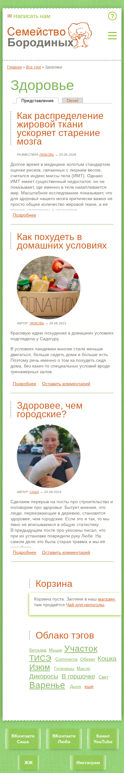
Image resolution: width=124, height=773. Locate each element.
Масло (83, 668)
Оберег (87, 659)
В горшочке (78, 676)
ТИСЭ (40, 657)
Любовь (46, 154)
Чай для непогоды (85, 604)
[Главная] (52, 36)
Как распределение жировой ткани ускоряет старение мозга (60, 128)
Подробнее (24, 215)
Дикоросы (43, 676)
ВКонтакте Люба (64, 738)
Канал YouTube (103, 738)
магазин (106, 598)
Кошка (107, 658)
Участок (80, 648)
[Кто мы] (113, 16)
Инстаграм (88, 762)
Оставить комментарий (66, 383)
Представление (40, 100)
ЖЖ (28, 762)
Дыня (75, 686)
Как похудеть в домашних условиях (62, 240)
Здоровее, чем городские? (50, 409)
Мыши (55, 650)
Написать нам (31, 16)
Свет (103, 676)
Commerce (66, 659)
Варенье (47, 685)
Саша (34, 492)
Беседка (37, 650)
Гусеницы (64, 668)
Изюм (39, 667)
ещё (89, 686)
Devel (72, 100)
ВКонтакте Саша (23, 738)
